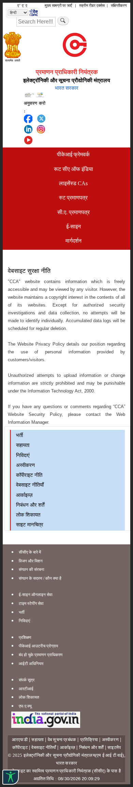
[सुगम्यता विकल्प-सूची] (10, 777)
